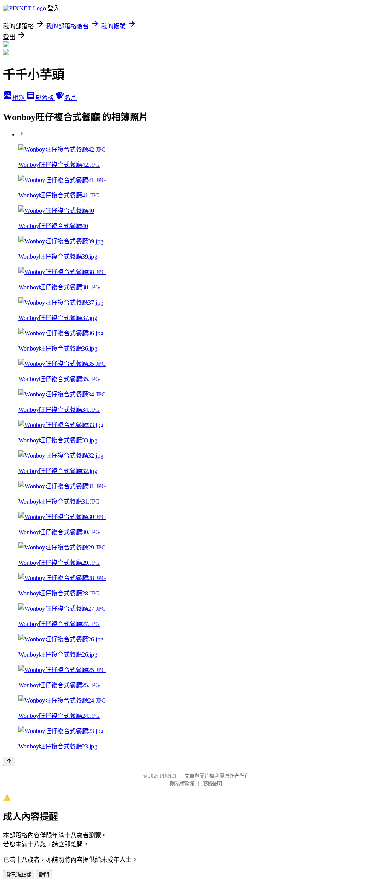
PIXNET (168, 776)
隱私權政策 (182, 783)
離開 (44, 875)
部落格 (45, 98)
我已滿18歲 (18, 875)
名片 (70, 98)
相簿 (19, 98)
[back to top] (9, 761)
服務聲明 (212, 783)
